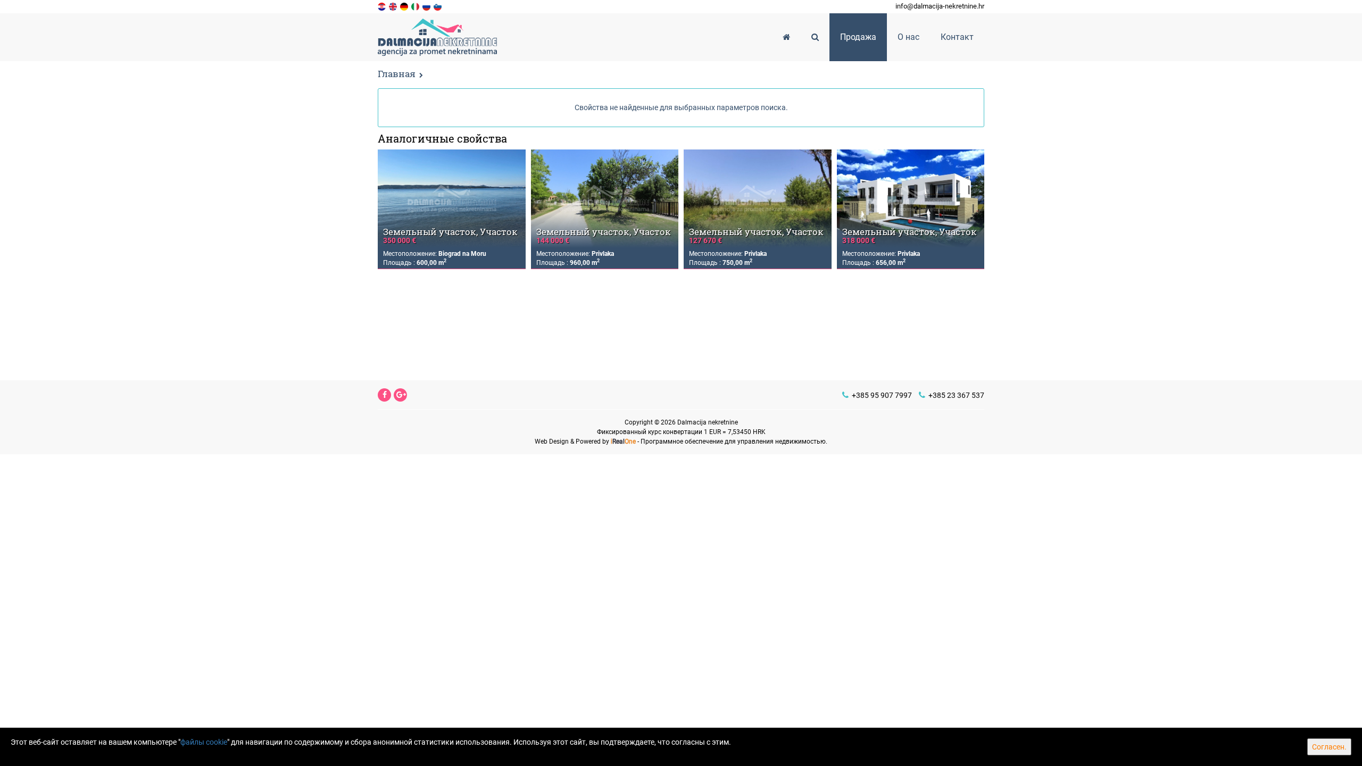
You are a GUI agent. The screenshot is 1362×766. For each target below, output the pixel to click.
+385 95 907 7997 (881, 395)
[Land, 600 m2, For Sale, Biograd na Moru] (452, 198)
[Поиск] (815, 37)
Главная (397, 74)
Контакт (957, 37)
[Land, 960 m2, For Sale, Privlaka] (605, 198)
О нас (908, 37)
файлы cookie (203, 742)
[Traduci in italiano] (416, 6)
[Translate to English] (393, 6)
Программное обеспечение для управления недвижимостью (733, 441)
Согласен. (1329, 747)
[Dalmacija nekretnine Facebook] (385, 394)
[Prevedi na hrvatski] (382, 6)
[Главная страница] (786, 37)
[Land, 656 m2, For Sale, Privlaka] (911, 198)
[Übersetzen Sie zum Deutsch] (405, 6)
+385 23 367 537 (955, 395)
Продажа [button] (858, 37)
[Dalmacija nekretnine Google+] (401, 394)
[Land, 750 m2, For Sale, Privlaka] (758, 198)
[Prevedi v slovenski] (438, 6)
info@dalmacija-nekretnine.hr (939, 6)
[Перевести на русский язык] (427, 6)
